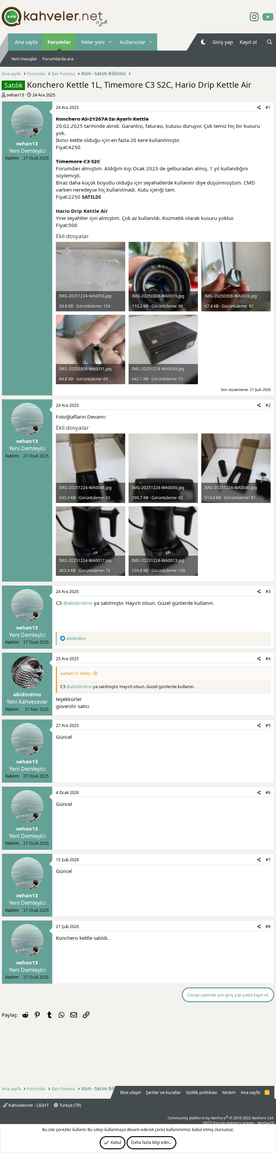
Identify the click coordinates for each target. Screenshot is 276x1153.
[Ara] (269, 42)
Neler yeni (93, 41)
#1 (268, 107)
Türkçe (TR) (69, 1105)
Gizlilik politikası (201, 1092)
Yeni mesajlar (24, 59)
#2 (268, 405)
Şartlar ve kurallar (163, 1092)
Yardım (229, 1092)
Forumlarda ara (57, 59)
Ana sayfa (26, 41)
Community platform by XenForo (221, 1117)
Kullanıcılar (132, 41)
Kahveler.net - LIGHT (28, 1105)
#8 (268, 926)
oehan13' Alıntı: (75, 673)
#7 (268, 860)
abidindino (27, 694)
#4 (268, 659)
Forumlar (59, 41)
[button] (110, 42)
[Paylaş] (259, 108)
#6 (268, 792)
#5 (268, 725)
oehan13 (15, 95)
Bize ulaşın (130, 1092)
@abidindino (78, 602)
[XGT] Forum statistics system (238, 1122)
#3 (268, 591)
